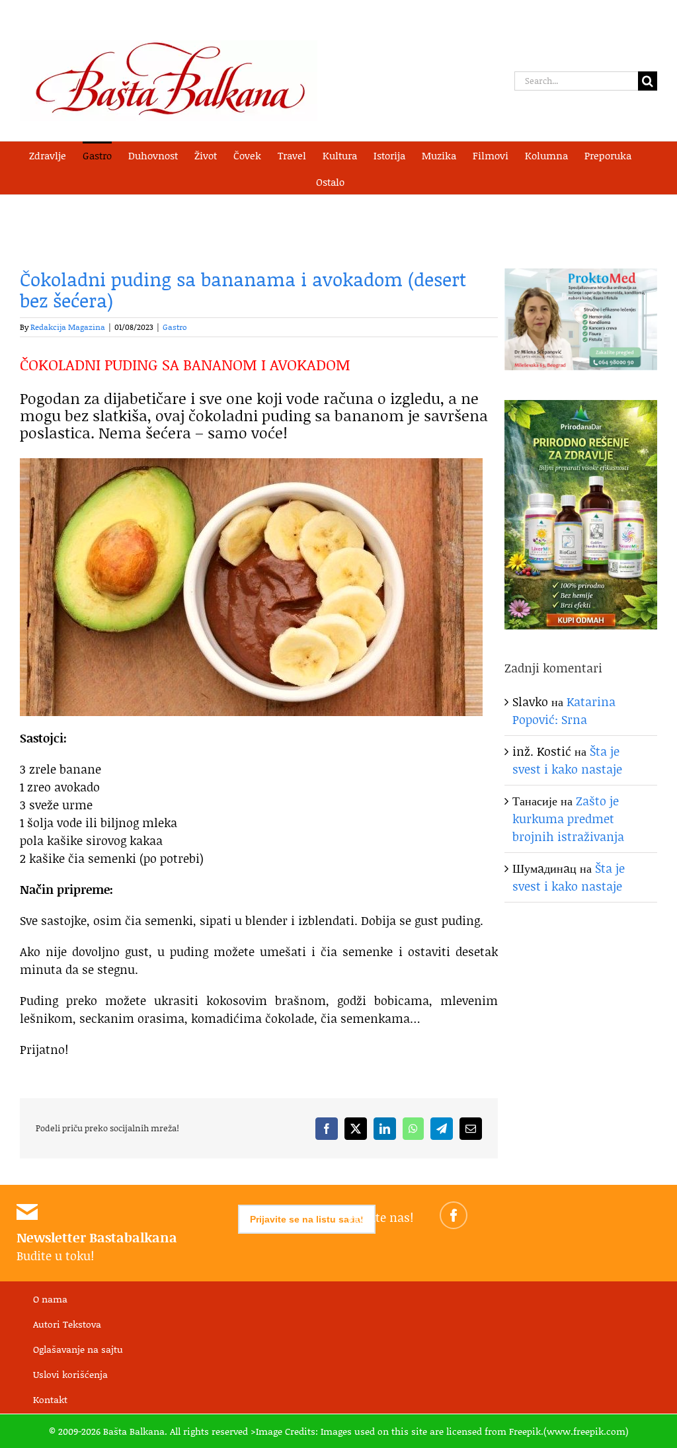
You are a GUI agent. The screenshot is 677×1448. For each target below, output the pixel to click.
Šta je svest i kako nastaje (567, 760)
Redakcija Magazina (67, 327)
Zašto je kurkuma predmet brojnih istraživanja (568, 818)
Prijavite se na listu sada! (307, 1219)
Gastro (175, 327)
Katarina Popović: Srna (564, 710)
